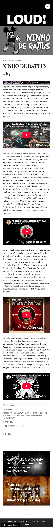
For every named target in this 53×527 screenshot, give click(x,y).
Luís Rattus (11, 405)
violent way (9, 418)
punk (28, 415)
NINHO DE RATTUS (10, 60)
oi (13, 415)
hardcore (37, 413)
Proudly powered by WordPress (18, 521)
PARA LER (22, 60)
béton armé (9, 413)
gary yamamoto (23, 413)
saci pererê (37, 415)
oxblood (20, 415)
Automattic (26, 524)
